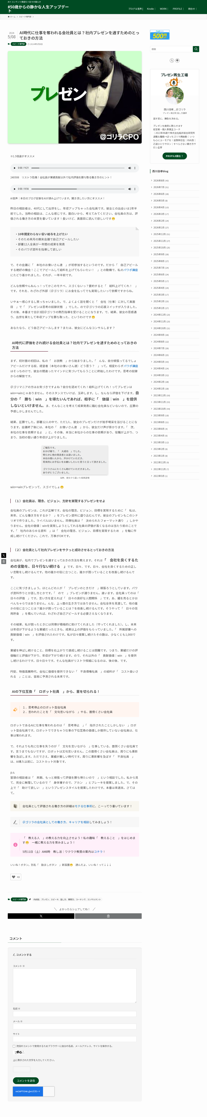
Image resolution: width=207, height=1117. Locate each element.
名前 (16, 1008)
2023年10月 (161, 408)
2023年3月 (161, 442)
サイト (16, 1033)
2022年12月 (161, 462)
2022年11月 (161, 469)
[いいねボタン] (13, 877)
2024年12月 (161, 314)
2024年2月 (161, 381)
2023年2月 (160, 449)
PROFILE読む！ (175, 156)
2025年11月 (161, 240)
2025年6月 (161, 274)
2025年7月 (161, 267)
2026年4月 (161, 207)
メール (17, 1021)
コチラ (98, 852)
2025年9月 (161, 254)
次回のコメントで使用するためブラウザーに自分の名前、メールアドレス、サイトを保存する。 (65, 1046)
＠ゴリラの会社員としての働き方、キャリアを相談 (55, 822)
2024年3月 (161, 375)
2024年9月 (161, 334)
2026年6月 (161, 193)
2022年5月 (160, 475)
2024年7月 (161, 348)
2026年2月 (161, 220)
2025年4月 (161, 287)
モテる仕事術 (83, 806)
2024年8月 (161, 341)
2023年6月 (160, 428)
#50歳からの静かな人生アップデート (38, 9)
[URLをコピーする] (108, 916)
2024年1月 (161, 388)
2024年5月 (161, 361)
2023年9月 (161, 415)
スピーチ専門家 (18, 44)
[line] (177, 60)
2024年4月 (161, 368)
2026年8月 (161, 180)
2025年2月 (161, 301)
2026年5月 (160, 200)
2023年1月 (160, 455)
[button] (41, 916)
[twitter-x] (172, 60)
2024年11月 (161, 321)
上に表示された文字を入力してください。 (34, 1060)
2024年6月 (161, 355)
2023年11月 (161, 402)
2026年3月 (161, 213)
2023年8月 (161, 422)
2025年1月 (161, 308)
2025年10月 (161, 247)
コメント (19, 966)
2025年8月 (161, 261)
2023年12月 (161, 395)
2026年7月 (161, 187)
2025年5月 (161, 281)
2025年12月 (161, 234)
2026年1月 (161, 227)
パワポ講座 (130, 270)
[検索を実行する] (196, 49)
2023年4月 (160, 435)
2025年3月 (161, 294)
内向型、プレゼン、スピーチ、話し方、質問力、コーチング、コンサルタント (67, 899)
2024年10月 (161, 328)
